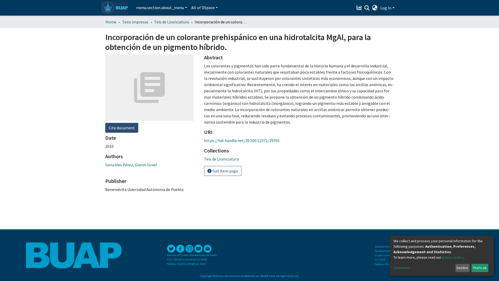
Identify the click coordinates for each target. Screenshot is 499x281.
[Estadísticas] (360, 8)
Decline (462, 267)
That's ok (480, 267)
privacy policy (453, 257)
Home (111, 21)
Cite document (122, 127)
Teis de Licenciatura (171, 21)
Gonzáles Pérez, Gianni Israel (131, 164)
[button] (375, 8)
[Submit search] (367, 8)
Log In (385, 7)
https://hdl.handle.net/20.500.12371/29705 (242, 140)
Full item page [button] (225, 171)
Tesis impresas (135, 21)
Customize (401, 267)
